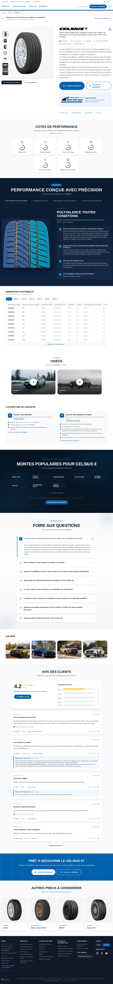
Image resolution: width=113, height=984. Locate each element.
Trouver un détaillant (98, 6)
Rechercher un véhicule (58, 502)
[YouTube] (106, 953)
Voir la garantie (31, 82)
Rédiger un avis (24, 696)
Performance (64, 113)
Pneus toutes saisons (7, 958)
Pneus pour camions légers (9, 953)
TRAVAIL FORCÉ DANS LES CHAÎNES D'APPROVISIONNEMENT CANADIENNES (85, 978)
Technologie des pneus (26, 946)
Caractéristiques (76, 113)
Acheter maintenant (73, 86)
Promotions (43, 6)
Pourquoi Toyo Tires (16, 1)
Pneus (10, 12)
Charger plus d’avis (55, 845)
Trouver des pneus (19, 6)
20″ (47, 299)
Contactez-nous (43, 951)
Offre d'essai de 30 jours (65, 953)
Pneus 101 (32, 6)
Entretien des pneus (25, 949)
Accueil (3, 12)
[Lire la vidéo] (5, 66)
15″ (9, 299)
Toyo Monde (4, 1)
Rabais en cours (62, 946)
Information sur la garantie (65, 951)
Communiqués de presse (46, 956)
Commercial (27, 1)
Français (106, 945)
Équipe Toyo (42, 946)
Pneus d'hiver (5, 960)
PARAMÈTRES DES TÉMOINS (52, 980)
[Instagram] (97, 953)
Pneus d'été (4, 963)
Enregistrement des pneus (65, 948)
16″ (16, 299)
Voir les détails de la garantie (18, 432)
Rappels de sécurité (44, 959)
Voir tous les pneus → (7, 970)
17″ (24, 299)
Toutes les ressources (26, 944)
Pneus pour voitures (7, 946)
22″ (54, 299)
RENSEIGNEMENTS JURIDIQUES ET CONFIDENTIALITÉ (32, 978)
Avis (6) (99, 113)
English (99, 945)
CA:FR (108, 1)
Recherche (37, 1)
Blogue (41, 954)
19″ (40, 299)
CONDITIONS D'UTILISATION (55, 978)
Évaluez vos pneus (63, 956)
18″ (32, 299)
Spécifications (89, 113)
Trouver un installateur (96, 86)
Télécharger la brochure (13, 82)
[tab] (15, 201)
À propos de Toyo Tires (45, 944)
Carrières (41, 949)
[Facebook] (102, 953)
